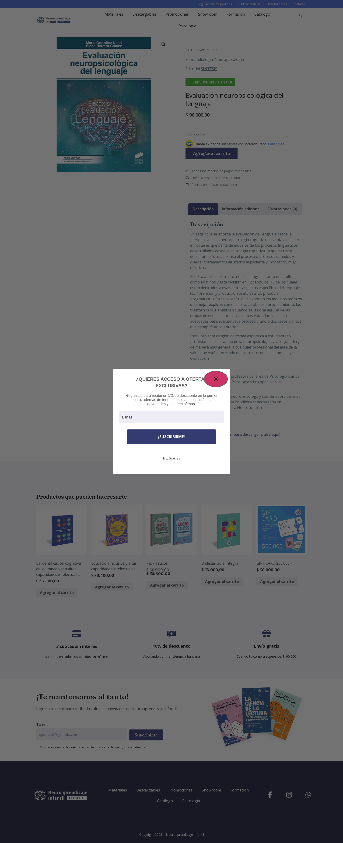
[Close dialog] (216, 379)
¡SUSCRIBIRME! (171, 436)
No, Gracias (171, 458)
